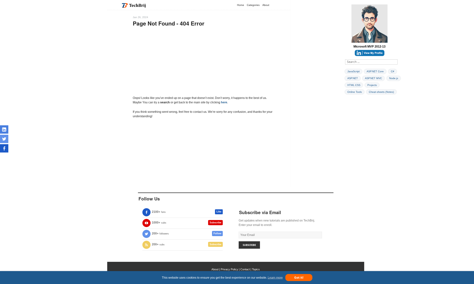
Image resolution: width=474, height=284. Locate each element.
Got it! (298, 277)
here (224, 102)
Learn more (275, 277)
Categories (253, 5)
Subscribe (215, 222)
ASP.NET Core (375, 71)
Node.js (393, 78)
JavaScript (353, 71)
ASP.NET (352, 78)
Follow (217, 233)
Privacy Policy (229, 269)
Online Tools (354, 91)
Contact (245, 269)
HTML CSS (353, 85)
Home (240, 5)
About (265, 5)
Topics (256, 269)
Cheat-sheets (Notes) (381, 91)
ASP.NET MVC (373, 78)
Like (218, 211)
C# (392, 71)
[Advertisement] (203, 63)
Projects (372, 85)
